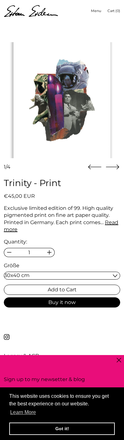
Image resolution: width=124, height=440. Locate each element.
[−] (9, 252)
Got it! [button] (62, 428)
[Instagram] (7, 337)
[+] (49, 252)
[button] (62, 100)
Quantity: (15, 242)
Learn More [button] (23, 412)
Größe (11, 265)
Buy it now (62, 302)
